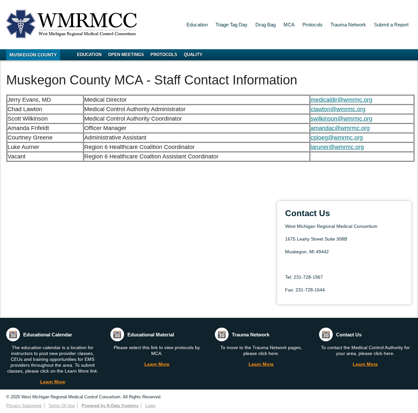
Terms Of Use (61, 405)
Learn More (52, 381)
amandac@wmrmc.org (340, 128)
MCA (289, 24)
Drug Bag (265, 24)
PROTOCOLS (164, 54)
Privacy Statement (23, 405)
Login (150, 405)
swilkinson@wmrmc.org (341, 118)
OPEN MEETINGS (126, 54)
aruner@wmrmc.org (338, 147)
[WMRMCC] (71, 36)
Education (197, 24)
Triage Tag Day (232, 24)
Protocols (312, 24)
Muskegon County (33, 54)
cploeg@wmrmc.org (337, 137)
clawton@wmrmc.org (338, 109)
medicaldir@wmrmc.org (341, 99)
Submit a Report (391, 24)
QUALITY (193, 54)
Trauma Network (348, 24)
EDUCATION (89, 54)
